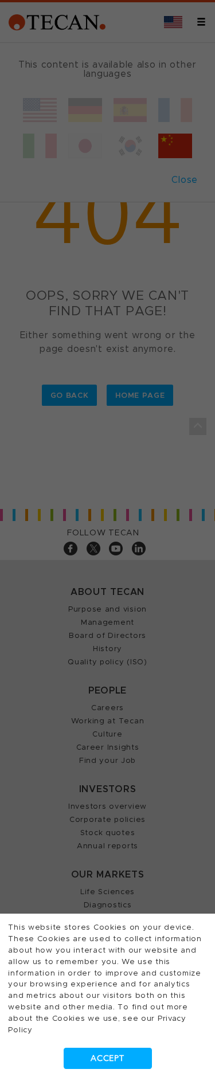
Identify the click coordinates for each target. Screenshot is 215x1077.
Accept (107, 1058)
